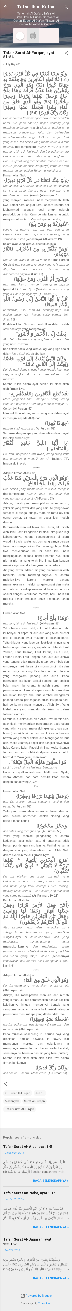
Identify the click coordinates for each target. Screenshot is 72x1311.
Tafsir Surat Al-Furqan (19, 1109)
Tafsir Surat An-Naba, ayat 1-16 (29, 1193)
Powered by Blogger (38, 1295)
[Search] (66, 8)
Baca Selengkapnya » (51, 1180)
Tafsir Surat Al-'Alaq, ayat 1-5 (27, 1146)
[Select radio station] (33, 35)
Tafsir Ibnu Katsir (36, 7)
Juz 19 (39, 1093)
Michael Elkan (45, 1303)
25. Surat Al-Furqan (17, 1093)
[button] (66, 54)
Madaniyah (12, 1101)
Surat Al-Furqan (34, 1101)
